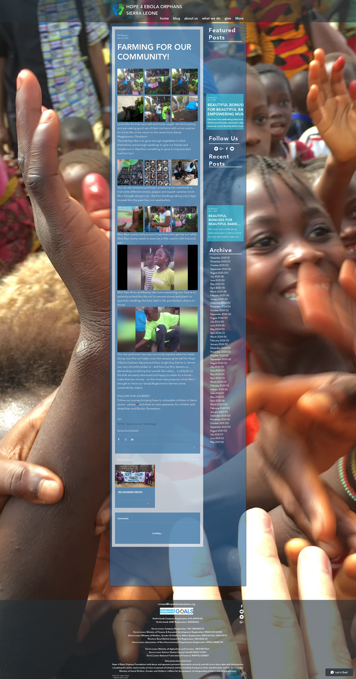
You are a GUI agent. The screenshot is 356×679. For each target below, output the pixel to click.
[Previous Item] (210, 69)
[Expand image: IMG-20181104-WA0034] (130, 109)
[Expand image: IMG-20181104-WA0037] (157, 82)
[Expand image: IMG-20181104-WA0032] (185, 109)
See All (195, 459)
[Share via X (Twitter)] (125, 439)
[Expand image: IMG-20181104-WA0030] (130, 219)
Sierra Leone (134, 424)
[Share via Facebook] (118, 439)
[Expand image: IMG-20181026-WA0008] (157, 172)
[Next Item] (239, 69)
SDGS (121, 424)
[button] (241, 21)
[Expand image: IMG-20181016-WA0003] (185, 172)
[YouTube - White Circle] (232, 149)
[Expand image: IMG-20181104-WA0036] (157, 219)
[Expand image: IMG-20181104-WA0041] (185, 82)
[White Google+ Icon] (221, 149)
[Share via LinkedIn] (132, 439)
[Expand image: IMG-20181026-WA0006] (130, 172)
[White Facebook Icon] (227, 149)
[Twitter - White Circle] (216, 149)
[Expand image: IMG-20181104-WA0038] (130, 82)
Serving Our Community (128, 430)
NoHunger (150, 424)
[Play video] (157, 267)
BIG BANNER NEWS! (130, 492)
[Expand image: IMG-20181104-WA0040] (185, 219)
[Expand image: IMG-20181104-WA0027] (157, 109)
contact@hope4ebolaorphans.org (176, 604)
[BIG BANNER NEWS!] (135, 476)
